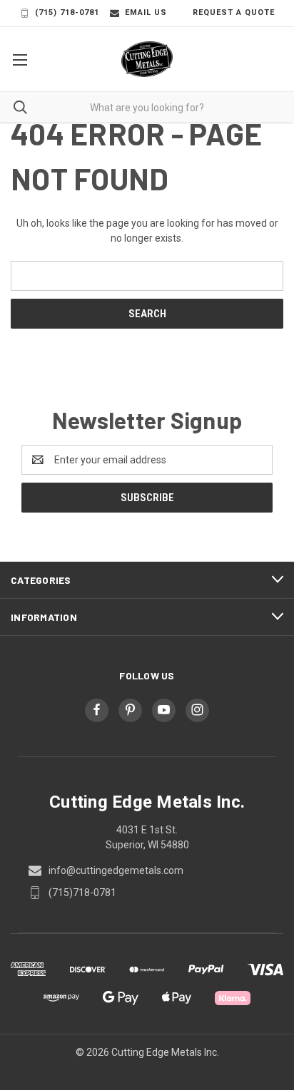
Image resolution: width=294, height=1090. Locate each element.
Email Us (146, 12)
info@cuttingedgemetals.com (116, 870)
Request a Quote (234, 12)
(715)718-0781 (82, 892)
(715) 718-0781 (67, 12)
